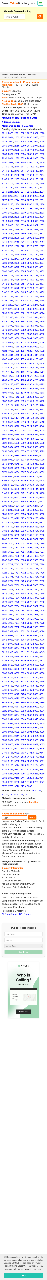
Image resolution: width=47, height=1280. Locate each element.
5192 (10, 413)
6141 (35, 488)
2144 (23, 170)
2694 (4, 237)
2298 (29, 208)
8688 (16, 673)
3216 (29, 296)
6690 (23, 530)
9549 (4, 781)
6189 (41, 497)
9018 (23, 735)
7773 (23, 576)
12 (40, 790)
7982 (16, 627)
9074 (4, 744)
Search (32, 817)
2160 (16, 174)
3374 (23, 325)
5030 (35, 396)
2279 (35, 200)
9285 (16, 773)
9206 (29, 761)
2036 (35, 137)
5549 (41, 430)
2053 (29, 141)
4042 (16, 354)
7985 (35, 627)
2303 (16, 212)
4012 (16, 342)
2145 (29, 170)
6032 (10, 459)
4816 (10, 396)
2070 (29, 145)
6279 (10, 522)
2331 (29, 212)
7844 (16, 593)
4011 (10, 342)
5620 (35, 438)
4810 (23, 392)
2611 (10, 220)
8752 (35, 685)
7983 (23, 627)
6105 (10, 480)
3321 (23, 313)
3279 (10, 308)
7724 (23, 568)
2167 (16, 179)
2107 (29, 162)
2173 (10, 183)
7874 (10, 601)
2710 (41, 237)
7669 (35, 560)
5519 (41, 421)
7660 (35, 555)
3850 (29, 334)
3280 (16, 308)
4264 (16, 380)
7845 (23, 593)
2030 (4, 137)
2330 (23, 212)
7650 (16, 555)
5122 (16, 405)
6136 (4, 488)
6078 (4, 472)
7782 (41, 576)
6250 (16, 509)
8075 (16, 643)
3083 (10, 271)
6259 (29, 514)
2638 (29, 229)
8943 (23, 719)
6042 (4, 463)
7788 (35, 581)
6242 (4, 509)
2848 (35, 258)
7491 (4, 547)
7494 (23, 547)
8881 (35, 698)
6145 (4, 493)
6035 (23, 459)
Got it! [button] (23, 1276)
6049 (35, 463)
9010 (10, 735)
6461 (10, 530)
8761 (4, 689)
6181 (4, 497)
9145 (4, 756)
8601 (29, 664)
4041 (10, 354)
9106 (41, 748)
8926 (10, 710)
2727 (41, 246)
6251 (23, 509)
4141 (16, 367)
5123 (23, 405)
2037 (41, 137)
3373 (16, 325)
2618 (10, 225)
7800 (4, 585)
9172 (23, 756)
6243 (10, 509)
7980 (4, 627)
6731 (35, 530)
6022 (41, 455)
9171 (16, 756)
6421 (29, 526)
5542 (10, 430)
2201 (29, 187)
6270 (10, 518)
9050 (4, 740)
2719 (10, 246)
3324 (41, 313)
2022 (23, 133)
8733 (23, 681)
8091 (41, 643)
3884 (29, 338)
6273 (23, 518)
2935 (41, 258)
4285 (16, 384)
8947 (4, 723)
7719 (35, 564)
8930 (35, 710)
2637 (23, 229)
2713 (16, 241)
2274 (16, 200)
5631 (35, 442)
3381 (16, 329)
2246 (29, 191)
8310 (10, 652)
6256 (10, 514)
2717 (41, 241)
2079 (41, 149)
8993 (23, 731)
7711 (4, 564)
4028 (29, 350)
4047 (4, 359)
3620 (10, 334)
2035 (29, 137)
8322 (41, 656)
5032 (4, 400)
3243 (23, 300)
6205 (23, 505)
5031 (41, 396)
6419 (16, 526)
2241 (10, 191)
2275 (23, 200)
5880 (4, 455)
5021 (23, 396)
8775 (35, 689)
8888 (35, 702)
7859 (10, 597)
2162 (29, 174)
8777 (4, 694)
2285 (23, 204)
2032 (16, 137)
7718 (29, 564)
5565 (10, 434)
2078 (35, 149)
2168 (23, 179)
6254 (41, 509)
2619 (16, 225)
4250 (35, 371)
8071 (4, 643)
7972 (41, 622)
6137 (10, 488)
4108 (41, 363)
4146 (41, 367)
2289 (4, 208)
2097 (4, 162)
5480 (35, 413)
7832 (29, 589)
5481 (41, 413)
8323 (4, 660)
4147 (4, 371)
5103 (41, 400)
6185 (16, 497)
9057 (23, 740)
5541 (4, 430)
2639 (35, 229)
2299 (35, 208)
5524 (29, 426)
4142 (23, 367)
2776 (16, 254)
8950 (23, 723)
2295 (10, 208)
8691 (29, 673)
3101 (35, 271)
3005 (29, 262)
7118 (35, 534)
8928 (23, 710)
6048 (29, 463)
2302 (10, 212)
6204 (16, 505)
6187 (29, 497)
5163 (23, 409)
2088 (35, 154)
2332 (35, 212)
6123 (35, 480)
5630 (29, 442)
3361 (23, 321)
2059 (23, 145)
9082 (35, 744)
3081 (41, 267)
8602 (35, 664)
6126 (10, 484)
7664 (16, 560)
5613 (23, 438)
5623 (10, 442)
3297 (16, 313)
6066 (35, 467)
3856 (10, 338)
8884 (10, 702)
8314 (35, 652)
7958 (4, 618)
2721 (23, 246)
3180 (35, 287)
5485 (23, 417)
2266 (23, 195)
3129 (4, 279)
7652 (29, 555)
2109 (41, 162)
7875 (16, 601)
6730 (29, 530)
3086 (29, 271)
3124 (41, 275)
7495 (29, 547)
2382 (16, 216)
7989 (10, 631)
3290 (4, 313)
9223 (10, 765)
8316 (4, 656)
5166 (35, 409)
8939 (41, 714)
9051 (10, 740)
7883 (10, 606)
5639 (41, 447)
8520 (23, 660)
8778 (10, 694)
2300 (41, 208)
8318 (16, 656)
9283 (4, 773)
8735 (35, 681)
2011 (4, 133)
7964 (41, 618)
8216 (4, 652)
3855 (4, 338)
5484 (16, 417)
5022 (29, 396)
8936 (29, 714)
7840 (35, 589)
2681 (41, 229)
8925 (4, 710)
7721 (4, 568)
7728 (4, 572)
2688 (16, 233)
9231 (35, 765)
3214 (23, 296)
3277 (4, 308)
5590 (41, 434)
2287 (35, 204)
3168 (4, 287)
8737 (4, 685)
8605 (41, 664)
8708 (10, 677)
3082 (4, 271)
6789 (29, 534)
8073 (10, 643)
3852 (41, 334)
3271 (35, 304)
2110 (4, 166)
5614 (29, 438)
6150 (16, 493)
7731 (16, 572)
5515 (16, 421)
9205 (23, 761)
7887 (35, 606)
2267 (29, 195)
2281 (41, 200)
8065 (23, 639)
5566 (16, 434)
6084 (16, 472)
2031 (10, 137)
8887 (29, 702)
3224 (41, 296)
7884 (16, 606)
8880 (29, 698)
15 (10, 794)
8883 (4, 702)
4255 (16, 375)
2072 (41, 145)
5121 (10, 405)
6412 (10, 526)
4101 (41, 359)
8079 (29, 643)
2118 (29, 166)
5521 (10, 426)
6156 (29, 493)
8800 (35, 694)
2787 (16, 258)
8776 (41, 689)
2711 (4, 241)
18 (22, 794)
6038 (35, 459)
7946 (16, 610)
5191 (4, 413)
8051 (23, 635)
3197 (4, 296)
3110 (16, 275)
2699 (35, 237)
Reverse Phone (17, 74)
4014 (29, 342)
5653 (23, 451)
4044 (29, 354)
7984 (29, 627)
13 (3, 794)
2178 (41, 183)
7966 (10, 622)
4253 (10, 375)
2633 (41, 225)
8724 (23, 677)
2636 (16, 229)
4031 (35, 350)
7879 (35, 601)
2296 (16, 208)
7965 (4, 622)
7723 (16, 568)
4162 (29, 371)
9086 (4, 748)
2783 (41, 254)
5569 (35, 434)
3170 (16, 287)
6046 (16, 463)
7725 (29, 568)
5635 (16, 447)
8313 (29, 652)
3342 (23, 317)
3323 (35, 313)
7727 (41, 568)
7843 (10, 593)
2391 (29, 216)
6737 (10, 534)
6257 (16, 514)
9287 (29, 773)
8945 (35, 719)
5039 (23, 400)
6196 (29, 501)
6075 (41, 467)
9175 (35, 756)
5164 (29, 409)
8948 (10, 723)
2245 (23, 191)
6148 (10, 493)
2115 (10, 166)
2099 (16, 162)
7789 (41, 581)
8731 (10, 681)
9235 (4, 769)
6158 (41, 493)
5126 (41, 405)
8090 (35, 643)
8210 (29, 647)
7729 (10, 572)
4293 (4, 388)
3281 (23, 308)
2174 (16, 183)
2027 (35, 133)
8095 (23, 647)
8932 (4, 714)
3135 (16, 279)
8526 (10, 664)
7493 (16, 547)
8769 (29, 689)
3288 (35, 308)
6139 (23, 488)
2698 (29, 237)
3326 (10, 317)
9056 (16, 740)
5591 (4, 438)
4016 (41, 342)
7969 (29, 622)
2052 (23, 141)
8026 (10, 635)
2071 (35, 145)
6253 (35, 509)
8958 (16, 727)
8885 (16, 702)
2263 (10, 195)
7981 (10, 627)
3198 (10, 296)
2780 (23, 254)
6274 (29, 518)
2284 (16, 204)
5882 (10, 455)
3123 (35, 275)
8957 (10, 727)
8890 (4, 706)
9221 (41, 761)
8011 (16, 631)
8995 (35, 731)
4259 (41, 375)
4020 (23, 346)
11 (36, 790)
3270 (29, 304)
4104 (16, 363)
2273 (10, 200)
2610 (4, 220)
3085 (23, 271)
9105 (35, 748)
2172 (4, 183)
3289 (41, 308)
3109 (10, 275)
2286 (29, 204)
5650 (4, 451)
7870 (35, 597)
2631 (29, 225)
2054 (35, 141)
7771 (10, 576)
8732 (16, 681)
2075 (16, 149)
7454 (4, 543)
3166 (35, 283)
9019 (29, 735)
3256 (35, 300)
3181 (41, 287)
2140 (41, 166)
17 (18, 794)
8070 (41, 639)
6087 (23, 472)
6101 (29, 476)
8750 (23, 685)
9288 (35, 773)
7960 (16, 618)
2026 (29, 133)
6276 (41, 518)
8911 (16, 706)
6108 (16, 480)
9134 (29, 752)
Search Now (23, 952)
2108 (35, 162)
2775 (10, 254)
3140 (23, 279)
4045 (35, 354)
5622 (4, 442)
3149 (10, 283)
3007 (41, 262)
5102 (35, 400)
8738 (10, 685)
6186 (23, 497)
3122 (29, 275)
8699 (35, 673)
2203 (41, 187)
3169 (10, 287)
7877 (29, 601)
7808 (10, 589)
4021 (29, 346)
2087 (29, 154)
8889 (41, 702)
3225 (4, 300)
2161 (23, 174)
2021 (16, 133)
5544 (23, 430)
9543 (35, 777)
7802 (16, 585)
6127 (16, 484)
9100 (10, 748)
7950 (41, 610)
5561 (4, 434)
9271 (16, 769)
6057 (4, 467)
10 (32, 790)
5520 (4, 426)
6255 (4, 514)
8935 (23, 714)
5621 (41, 438)
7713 (16, 564)
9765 (10, 781)
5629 (23, 442)
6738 (16, 534)
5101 (29, 400)
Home (5, 74)
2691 (29, 233)
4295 (16, 388)
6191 (4, 501)
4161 (23, 371)
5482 (4, 417)
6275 (35, 518)
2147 (41, 170)
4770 (41, 388)
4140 (10, 367)
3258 (41, 300)
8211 (35, 647)
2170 (35, 179)
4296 (23, 388)
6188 (35, 497)
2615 (35, 220)
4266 (29, 380)
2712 (10, 241)
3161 (23, 283)
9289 (41, 773)
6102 (35, 476)
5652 (16, 451)
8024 (41, 631)
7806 (41, 585)
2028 (41, 133)
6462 (16, 530)
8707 (4, 677)
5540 (41, 426)
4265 (23, 380)
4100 (35, 359)
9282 (41, 769)
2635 (10, 229)
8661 (41, 668)
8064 (16, 639)
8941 (10, 719)
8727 (41, 677)
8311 (16, 652)
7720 (41, 564)
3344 (35, 317)
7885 (23, 606)
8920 (23, 706)
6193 (16, 501)
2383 (23, 216)
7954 (23, 614)
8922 (35, 706)
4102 (4, 363)
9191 (4, 761)
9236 (10, 769)
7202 (4, 539)
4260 (4, 380)
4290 (29, 384)
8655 (10, 668)
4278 (41, 380)
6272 (16, 518)
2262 (4, 195)
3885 (35, 338)
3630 (16, 334)
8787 (29, 694)
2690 (23, 233)
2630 (23, 225)
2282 (4, 204)
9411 (23, 777)
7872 (41, 597)
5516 (23, 421)
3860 (16, 338)
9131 (10, 752)
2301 (4, 212)
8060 (35, 635)
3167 (41, 283)
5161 (10, 409)
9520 (29, 777)
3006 (35, 262)
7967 (16, 622)
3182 (4, 292)
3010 (16, 267)
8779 (16, 694)
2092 (16, 158)
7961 (23, 618)
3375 (29, 325)
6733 (41, 530)
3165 (29, 283)
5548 (35, 430)
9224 (16, 765)
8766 (10, 689)
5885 (16, 455)
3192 (41, 292)
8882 (41, 698)
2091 (10, 158)
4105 (23, 363)
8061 (41, 635)
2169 (29, 179)
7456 (16, 543)
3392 (29, 329)
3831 (23, 334)
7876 (23, 601)
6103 (41, 476)
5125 (35, 405)
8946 (41, 719)
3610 (4, 334)
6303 (41, 522)
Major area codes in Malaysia (17, 125)
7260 (10, 539)
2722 (29, 246)
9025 (41, 735)
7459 (35, 543)
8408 (16, 660)
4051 (29, 359)
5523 (23, 426)
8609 (4, 668)
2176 (29, 183)
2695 (10, 237)
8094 (16, 647)
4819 (16, 396)
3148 (4, 283)
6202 (4, 505)
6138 (16, 488)
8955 (41, 723)
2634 (4, 229)
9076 (16, 744)
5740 (35, 451)
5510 (29, 417)
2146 (35, 170)
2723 (35, 246)
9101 (16, 748)
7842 (4, 593)
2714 (23, 241)
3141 (29, 279)
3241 (10, 300)
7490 (41, 543)
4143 (29, 367)
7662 (4, 560)
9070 (41, 740)
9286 (23, 773)
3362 (29, 321)
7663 (10, 560)
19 (25, 794)
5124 (29, 405)
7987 (41, 627)
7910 (41, 606)
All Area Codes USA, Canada (16, 913)
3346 (4, 321)
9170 (10, 756)
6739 (23, 534)
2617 (4, 225)
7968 (23, 622)
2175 (23, 183)
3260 (10, 304)
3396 (41, 329)
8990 (4, 731)
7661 (41, 555)
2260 (35, 191)
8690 (23, 673)
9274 (23, 769)
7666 (29, 560)
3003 (23, 262)
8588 (16, 664)
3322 (29, 313)
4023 (41, 346)
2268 (35, 195)
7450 (23, 539)
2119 (35, 166)
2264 (16, 195)
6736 (4, 534)
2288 (41, 204)
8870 (4, 698)
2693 (41, 233)
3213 (16, 296)
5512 (41, 417)
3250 (29, 300)
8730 (4, 681)
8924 (41, 706)
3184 (16, 292)
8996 (41, 731)
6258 (23, 514)
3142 (35, 279)
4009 (41, 338)
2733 (23, 250)
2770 (29, 250)
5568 (29, 434)
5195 (16, 413)
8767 (16, 689)
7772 (16, 576)
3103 (4, 275)
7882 (4, 606)
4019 (16, 346)
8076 (23, 643)
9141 (41, 752)
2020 (10, 133)
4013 (23, 342)
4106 (29, 363)
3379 (10, 329)
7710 (41, 560)
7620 (41, 547)
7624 (23, 551)
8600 (23, 664)
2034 (23, 137)
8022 (29, 631)
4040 (4, 354)
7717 (23, 564)
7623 (16, 551)
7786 (23, 581)
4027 (23, 350)
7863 (29, 597)
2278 (29, 200)
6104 (4, 480)
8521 (29, 660)
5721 (29, 451)
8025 (4, 635)
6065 (29, 467)
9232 (41, 765)
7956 (35, 614)
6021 (35, 455)
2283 (10, 204)
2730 (4, 250)
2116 (16, 166)
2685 (4, 233)
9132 (16, 752)
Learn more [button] (37, 1269)
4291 (35, 384)
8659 (29, 668)
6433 (35, 526)
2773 (4, 254)
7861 (16, 597)
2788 (23, 258)
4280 (10, 384)
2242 (16, 191)
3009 (10, 267)
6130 (29, 484)
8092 (4, 647)
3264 (16, 304)
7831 (23, 589)
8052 (29, 635)
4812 (35, 392)
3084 (16, 271)
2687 (10, 233)
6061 (10, 467)
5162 (16, 409)
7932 (10, 610)
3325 (4, 317)
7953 (16, 614)
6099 (16, 476)
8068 (29, 639)
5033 (10, 400)
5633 (4, 447)
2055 (41, 141)
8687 (10, 673)
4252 (4, 375)
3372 (10, 325)
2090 (4, 158)
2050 (10, 141)
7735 (41, 572)
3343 (29, 317)
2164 (41, 174)
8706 (41, 673)
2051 (16, 141)
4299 (35, 388)
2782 (35, 254)
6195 (23, 501)
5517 (29, 421)
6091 (35, 472)
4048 (10, 359)
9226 (29, 765)
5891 (29, 455)
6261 (35, 514)
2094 (29, 158)
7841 (41, 589)
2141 (4, 170)
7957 (41, 614)
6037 (29, 459)
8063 (10, 639)
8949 (16, 723)
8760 (41, 685)
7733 (29, 572)
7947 (23, 610)
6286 (29, 522)
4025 (10, 350)
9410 (16, 777)
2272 (4, 200)
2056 (4, 145)
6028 (4, 459)
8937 (35, 714)
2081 (10, 154)
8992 (16, 731)
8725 (29, 677)
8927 (16, 710)
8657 (23, 668)
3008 (4, 267)
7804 (29, 585)
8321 (35, 656)
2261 (41, 191)
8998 (4, 735)
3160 (16, 283)
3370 (41, 321)
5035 (16, 400)
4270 (35, 380)
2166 (10, 179)
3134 (10, 279)
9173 (29, 756)
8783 (23, 694)
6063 (16, 467)
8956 (4, 727)
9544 (41, 777)
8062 (4, 639)
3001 (10, 262)
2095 (35, 158)
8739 (16, 685)
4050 (23, 359)
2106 (23, 162)
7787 (29, 581)
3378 (4, 329)
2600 (35, 216)
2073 (4, 149)
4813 (41, 392)
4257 (29, 375)
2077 (29, 149)
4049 (16, 359)
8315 (41, 652)
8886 (23, 702)
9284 (10, 773)
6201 (41, 501)
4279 (4, 384)
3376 (35, 325)
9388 (10, 777)
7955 (29, 614)
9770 (35, 781)
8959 (23, 727)
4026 (16, 350)
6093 (4, 476)
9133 (23, 752)
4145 (35, 367)
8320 (29, 656)
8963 (41, 727)
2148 (4, 174)
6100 (23, 476)
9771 (41, 781)
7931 (4, 610)
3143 (41, 279)
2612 (16, 220)
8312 (23, 652)
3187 (29, 292)
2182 (23, 187)
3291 (10, 313)
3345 (41, 317)
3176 (23, 287)
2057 (10, 145)
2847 (29, 258)
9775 (10, 786)
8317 (10, 656)
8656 (16, 668)
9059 (35, 740)
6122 (29, 480)
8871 (10, 698)
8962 (35, 727)
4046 (41, 354)
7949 (35, 610)
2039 (4, 141)
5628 (16, 442)
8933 (10, 714)
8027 (16, 635)
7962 (29, 618)
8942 (16, 719)
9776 (16, 786)
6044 (10, 463)
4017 (4, 346)
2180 (10, 187)
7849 (4, 597)
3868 (23, 338)
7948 (29, 610)
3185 (23, 292)
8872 (16, 698)
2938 (4, 262)
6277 (4, 522)
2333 (41, 212)
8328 (10, 660)
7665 (23, 560)
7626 (35, 551)
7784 (10, 581)
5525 (35, 426)
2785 (4, 258)
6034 (16, 459)
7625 (29, 551)
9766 (16, 781)
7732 (23, 572)
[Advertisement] (23, 47)
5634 (10, 447)
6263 (4, 518)
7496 (35, 547)
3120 (23, 275)
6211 (35, 505)
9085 (41, 744)
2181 (16, 187)
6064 (23, 467)
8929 (29, 710)
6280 (16, 522)
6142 (41, 488)
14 (7, 794)
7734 (35, 572)
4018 (10, 346)
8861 (41, 694)
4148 (10, 371)
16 (14, 794)
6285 (23, 522)
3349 (16, 321)
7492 (10, 547)
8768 (23, 689)
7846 (29, 593)
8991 (10, 731)
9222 (4, 765)
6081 (10, 472)
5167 (41, 409)
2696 (16, 237)
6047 (23, 463)
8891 (10, 706)
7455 (10, 543)
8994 (29, 731)
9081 (29, 744)
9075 (10, 744)
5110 (4, 405)
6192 (10, 501)
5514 (10, 421)
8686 (4, 673)
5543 (16, 430)
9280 (29, 769)
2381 (10, 216)
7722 (10, 568)
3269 (23, 304)
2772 (41, 250)
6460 (4, 530)
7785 (16, 581)
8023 (35, 631)
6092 (41, 472)
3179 (29, 287)
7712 (10, 564)
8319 (23, 656)
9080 (23, 744)
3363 (35, 321)
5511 (35, 417)
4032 (41, 350)
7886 (29, 606)
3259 (4, 304)
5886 (23, 455)
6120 (23, 480)
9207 (35, 761)
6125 (4, 484)
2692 (35, 233)
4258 (35, 375)
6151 (23, 493)
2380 (4, 216)
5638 (35, 447)
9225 (23, 765)
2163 (35, 174)
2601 (41, 216)
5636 (23, 447)
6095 (10, 476)
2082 (16, 154)
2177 (35, 183)
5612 (16, 438)
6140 (29, 488)
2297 (23, 208)
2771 (35, 250)
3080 (35, 267)
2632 (35, 225)
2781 (29, 254)
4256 (23, 375)
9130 (4, 752)
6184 (10, 497)
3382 (23, 329)
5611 (10, 438)
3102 (41, 271)
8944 (29, 719)
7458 (29, 543)
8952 (35, 723)
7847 (35, 593)
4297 (29, 388)
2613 (23, 220)
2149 (10, 174)
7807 (4, 589)
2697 (23, 237)
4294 (10, 388)
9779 (23, 786)
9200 (16, 761)
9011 (16, 735)
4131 (4, 367)
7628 (4, 555)
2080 (4, 154)
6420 (23, 526)
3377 (41, 325)
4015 (35, 342)
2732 (16, 250)
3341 (16, 317)
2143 (16, 170)
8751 (29, 685)
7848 (41, 593)
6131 (35, 484)
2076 (23, 149)
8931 (41, 710)
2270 (41, 195)
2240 (4, 191)
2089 (41, 154)
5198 (23, 413)
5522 (16, 426)
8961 (29, 727)
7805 (35, 585)
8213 (41, 647)
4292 (41, 384)
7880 (41, 601)
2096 (41, 158)
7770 (4, 576)
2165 (4, 179)
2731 (10, 250)
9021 (35, 735)
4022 (35, 346)
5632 (41, 442)
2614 (29, 220)
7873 (4, 601)
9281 (35, 769)
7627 (41, 551)
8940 (4, 719)
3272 (41, 304)
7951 (4, 614)
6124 (41, 480)
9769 (29, 781)
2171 (41, 179)
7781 (35, 576)
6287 (35, 522)
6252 (29, 509)
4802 (16, 392)
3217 (35, 296)
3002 (16, 262)
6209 (29, 505)
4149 (16, 371)
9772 (4, 786)
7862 (23, 597)
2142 (10, 170)
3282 (29, 308)
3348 (10, 321)
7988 (4, 631)
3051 (29, 267)
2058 (16, 145)
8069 (35, 639)
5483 (10, 417)
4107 (35, 363)
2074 (10, 149)
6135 (41, 484)
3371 (4, 325)
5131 (4, 409)
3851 (35, 334)
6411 (4, 526)
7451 (29, 539)
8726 (35, 677)
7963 (35, 618)
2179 (4, 187)
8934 (16, 714)
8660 (35, 668)
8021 (23, 631)
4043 (23, 354)
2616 (41, 220)
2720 (16, 246)
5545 (29, 430)
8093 (10, 647)
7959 (10, 618)
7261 (16, 539)
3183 (10, 292)
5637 (29, 447)
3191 (35, 292)
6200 (35, 501)
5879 (41, 451)
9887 (29, 786)
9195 (10, 761)
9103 (29, 748)
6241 (41, 505)
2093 (23, 158)
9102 (23, 748)
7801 (10, 585)
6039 (41, 459)
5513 (4, 421)
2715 (29, 241)
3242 (16, 300)
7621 (4, 551)
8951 (29, 723)
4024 (4, 350)
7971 (35, 622)
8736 (41, 681)
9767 (23, 781)
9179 (41, 756)
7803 (23, 585)
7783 (4, 581)
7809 (16, 589)
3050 (23, 267)
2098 (10, 162)
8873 (23, 698)
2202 (35, 187)
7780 (29, 576)
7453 (41, 539)
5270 (29, 413)
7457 (23, 543)
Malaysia (32, 74)
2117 (23, 166)
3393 (35, 329)
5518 (35, 421)
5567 (23, 434)
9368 (4, 777)
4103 (10, 363)
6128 (23, 484)
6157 (35, 493)
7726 (35, 568)
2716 (35, 241)
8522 (35, 660)
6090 (29, 472)
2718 (4, 246)
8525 (4, 664)
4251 (41, 371)
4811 (29, 392)
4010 (4, 342)
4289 (23, 384)
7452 (35, 539)
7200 (41, 534)
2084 (23, 154)
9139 (35, 752)
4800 (4, 392)
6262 (41, 514)
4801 (10, 392)
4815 (4, 396)
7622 (10, 551)
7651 (23, 555)
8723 (16, 677)
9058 (29, 740)
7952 (10, 614)
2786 (10, 258)
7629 (10, 555)
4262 (10, 380)
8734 (29, 681)
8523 (41, 660)
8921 (29, 706)
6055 (41, 463)
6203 (10, 505)
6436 (41, 526)
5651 (10, 451)
